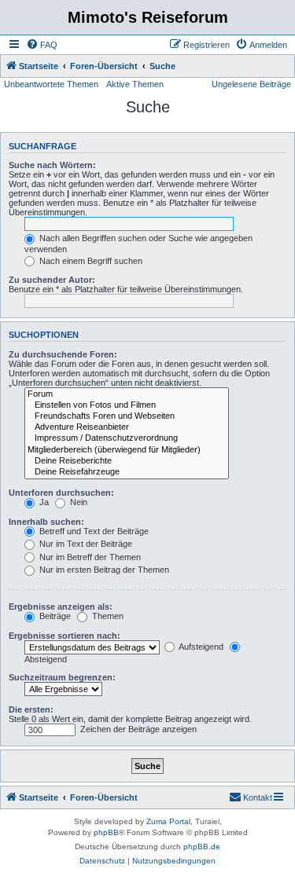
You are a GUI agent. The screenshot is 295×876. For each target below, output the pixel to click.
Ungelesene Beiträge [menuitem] (251, 84)
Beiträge (54, 616)
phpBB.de (201, 846)
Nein (77, 502)
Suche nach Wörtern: (52, 165)
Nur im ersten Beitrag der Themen (103, 569)
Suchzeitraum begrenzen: (62, 677)
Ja (43, 502)
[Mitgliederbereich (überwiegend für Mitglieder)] (126, 450)
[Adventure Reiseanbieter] (126, 427)
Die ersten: (31, 709)
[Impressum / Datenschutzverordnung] (126, 438)
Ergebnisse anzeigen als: (60, 606)
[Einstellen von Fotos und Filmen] (126, 405)
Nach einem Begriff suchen (89, 261)
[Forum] (126, 394)
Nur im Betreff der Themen (89, 557)
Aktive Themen (135, 84)
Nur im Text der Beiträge (84, 543)
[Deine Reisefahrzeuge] (126, 472)
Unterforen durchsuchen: (61, 492)
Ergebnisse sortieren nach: (64, 635)
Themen (107, 616)
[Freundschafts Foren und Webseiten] (126, 416)
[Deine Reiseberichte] (126, 461)
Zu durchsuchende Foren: (63, 354)
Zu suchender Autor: (52, 279)
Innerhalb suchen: (46, 521)
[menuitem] (41, 44)
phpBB (106, 832)
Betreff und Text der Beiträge (93, 531)
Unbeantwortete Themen (51, 84)
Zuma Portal (168, 821)
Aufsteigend (200, 646)
